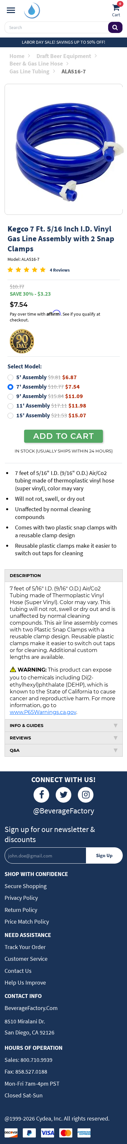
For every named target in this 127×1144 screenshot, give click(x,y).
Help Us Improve (25, 982)
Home (16, 56)
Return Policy (21, 910)
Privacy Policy (21, 897)
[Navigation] (11, 10)
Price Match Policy (27, 921)
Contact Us (18, 970)
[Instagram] (85, 795)
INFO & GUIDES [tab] (26, 725)
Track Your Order (25, 947)
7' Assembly (48, 386)
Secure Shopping (26, 886)
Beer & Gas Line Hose (36, 63)
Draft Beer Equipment (63, 56)
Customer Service (26, 958)
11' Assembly (51, 405)
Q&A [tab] (15, 750)
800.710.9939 (35, 1059)
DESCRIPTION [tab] (25, 575)
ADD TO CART (63, 436)
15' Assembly (51, 415)
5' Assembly (46, 377)
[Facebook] (41, 795)
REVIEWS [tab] (20, 737)
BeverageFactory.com (31, 1008)
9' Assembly (49, 396)
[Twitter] (63, 795)
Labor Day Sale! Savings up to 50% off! (63, 42)
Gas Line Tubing (29, 71)
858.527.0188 (30, 1071)
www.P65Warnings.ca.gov (43, 712)
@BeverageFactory (63, 811)
